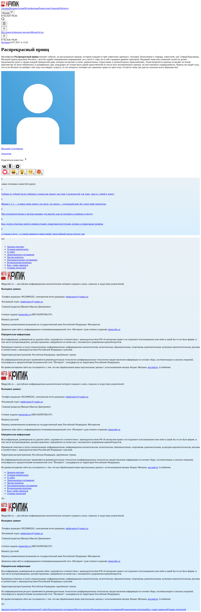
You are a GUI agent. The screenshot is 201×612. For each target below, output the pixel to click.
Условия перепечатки (18, 249)
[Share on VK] (4, 167)
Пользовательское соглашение (22, 260)
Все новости (7, 32)
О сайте (11, 252)
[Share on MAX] (17, 166)
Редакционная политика (19, 262)
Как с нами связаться (17, 265)
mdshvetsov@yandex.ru (77, 296)
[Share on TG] (14, 167)
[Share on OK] (10, 166)
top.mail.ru (153, 367)
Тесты (41, 32)
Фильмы (6, 13)
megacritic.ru (25, 314)
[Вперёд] (4, 36)
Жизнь (34, 32)
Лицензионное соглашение (20, 254)
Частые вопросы (15, 257)
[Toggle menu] (4, 23)
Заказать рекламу (22, 32)
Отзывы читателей (16, 268)
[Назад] (4, 28)
